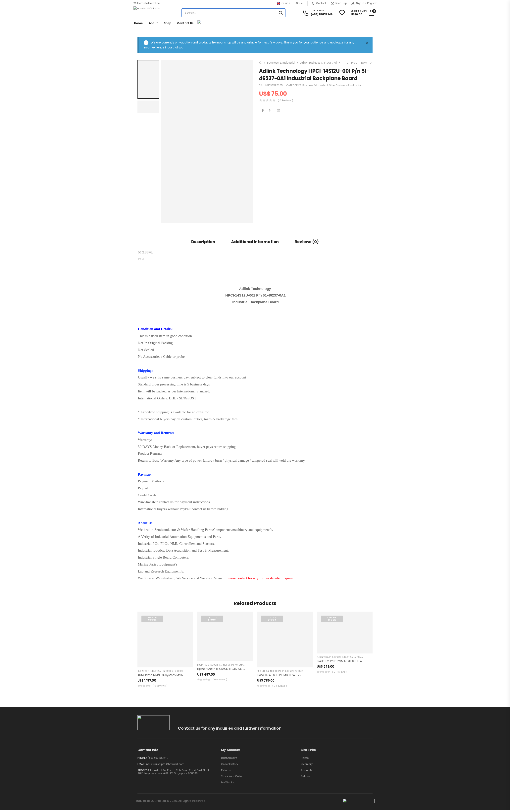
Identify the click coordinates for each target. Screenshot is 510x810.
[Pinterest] (270, 110)
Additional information (255, 241)
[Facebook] (263, 110)
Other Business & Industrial (318, 63)
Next (365, 63)
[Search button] (281, 12)
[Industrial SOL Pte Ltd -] (148, 12)
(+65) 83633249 (157, 758)
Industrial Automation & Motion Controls (186, 671)
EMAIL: (141, 764)
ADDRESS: (143, 770)
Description (203, 241)
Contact (321, 3)
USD (297, 3)
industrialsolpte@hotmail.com (165, 764)
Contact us (185, 23)
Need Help (341, 3)
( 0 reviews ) (285, 100)
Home (138, 23)
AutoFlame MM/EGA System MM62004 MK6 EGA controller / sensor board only (190, 675)
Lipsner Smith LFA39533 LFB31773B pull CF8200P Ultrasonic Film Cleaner (244, 669)
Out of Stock (152, 618)
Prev (352, 63)
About (153, 23)
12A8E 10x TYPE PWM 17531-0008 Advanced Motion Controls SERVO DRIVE (365, 661)
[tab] (203, 241)
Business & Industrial (281, 63)
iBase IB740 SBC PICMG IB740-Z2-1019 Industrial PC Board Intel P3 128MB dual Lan (311, 675)
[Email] (278, 110)
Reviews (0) (307, 241)
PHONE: (142, 758)
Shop (167, 23)
